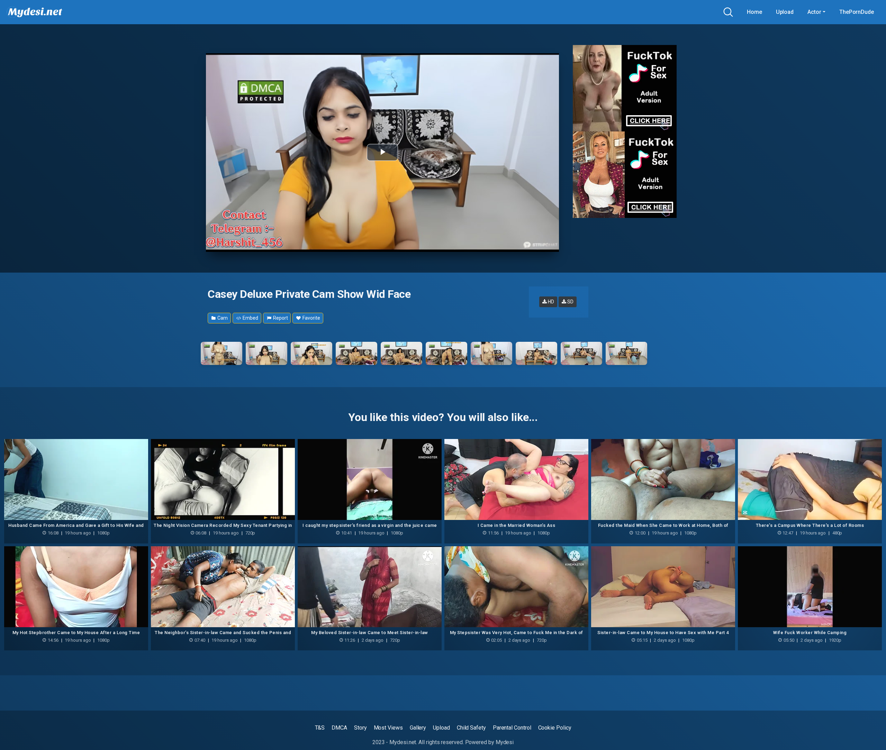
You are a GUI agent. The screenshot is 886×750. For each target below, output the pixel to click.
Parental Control (512, 727)
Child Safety (471, 727)
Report (280, 318)
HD (550, 301)
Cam (222, 318)
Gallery (418, 727)
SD (569, 301)
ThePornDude (856, 12)
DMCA (339, 727)
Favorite (310, 318)
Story (360, 727)
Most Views (388, 727)
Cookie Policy (554, 727)
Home (754, 12)
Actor (814, 12)
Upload (785, 12)
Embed (250, 318)
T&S (320, 727)
